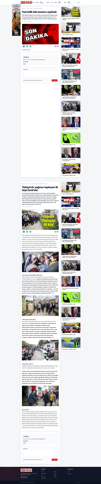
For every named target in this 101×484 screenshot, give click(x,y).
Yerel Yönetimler (42, 2)
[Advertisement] (84, 20)
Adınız (24, 63)
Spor (52, 2)
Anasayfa (23, 8)
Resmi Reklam (69, 2)
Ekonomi (48, 2)
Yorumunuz (25, 69)
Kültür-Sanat (59, 2)
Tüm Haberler (70, 473)
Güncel (33, 2)
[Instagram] (24, 477)
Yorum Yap (54, 80)
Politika (37, 2)
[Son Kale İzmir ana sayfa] (26, 470)
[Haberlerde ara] (74, 2)
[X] (26, 477)
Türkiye (65, 2)
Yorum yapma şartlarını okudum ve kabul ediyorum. (32, 80)
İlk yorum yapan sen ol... (41, 59)
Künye (68, 471)
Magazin (55, 2)
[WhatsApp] (22, 477)
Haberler (27, 8)
